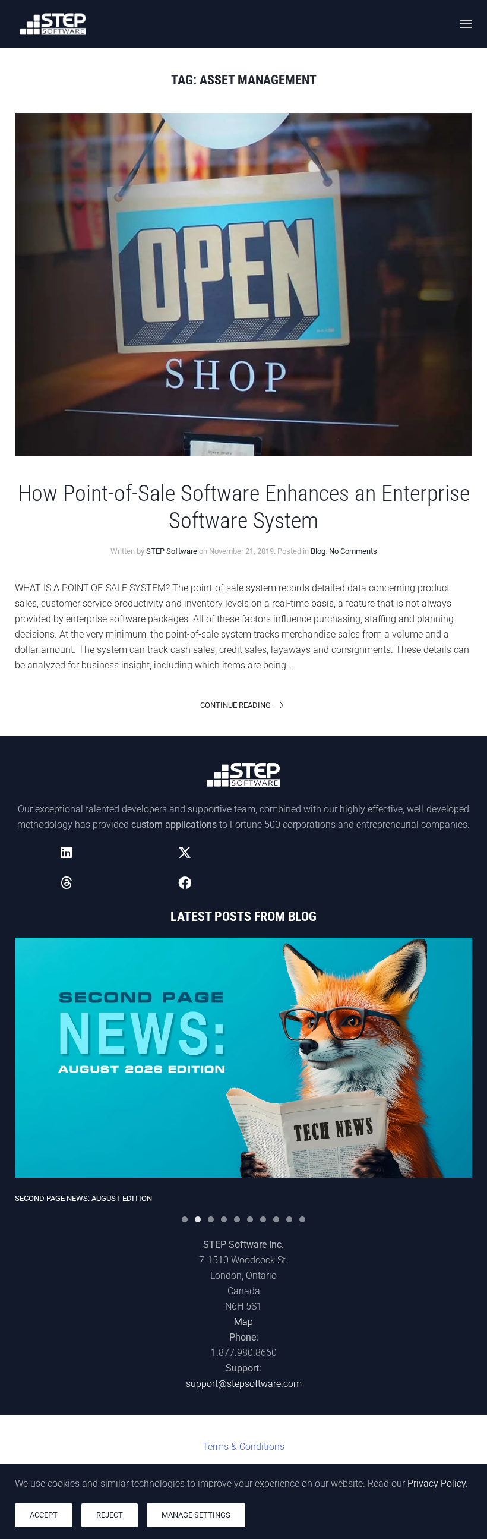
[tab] (185, 1219)
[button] (466, 24)
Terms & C (243, 1446)
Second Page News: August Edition (83, 1198)
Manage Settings (196, 1514)
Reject (109, 1514)
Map (243, 1321)
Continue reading (235, 705)
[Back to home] (53, 24)
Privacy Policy (436, 1483)
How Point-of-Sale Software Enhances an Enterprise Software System (244, 506)
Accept (44, 1514)
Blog (318, 551)
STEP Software (171, 551)
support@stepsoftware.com (244, 1383)
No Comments (353, 551)
